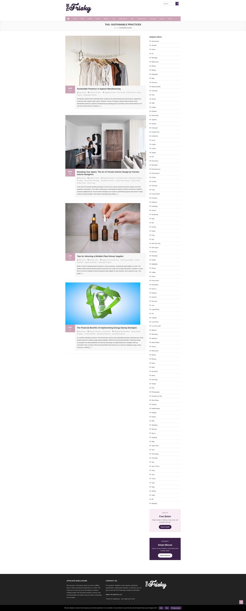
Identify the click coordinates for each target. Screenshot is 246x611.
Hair (153, 239)
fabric (139, 92)
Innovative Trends (121, 178)
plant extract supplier (127, 260)
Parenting (153, 18)
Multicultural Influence (135, 178)
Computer (155, 128)
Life (153, 313)
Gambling (154, 206)
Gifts (153, 218)
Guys (153, 235)
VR (152, 499)
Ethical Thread (131, 92)
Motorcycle (155, 350)
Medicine (154, 338)
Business (98, 331)
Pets (153, 388)
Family (154, 177)
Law (153, 305)
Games (154, 210)
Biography (155, 74)
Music (153, 363)
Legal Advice (155, 309)
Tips (97, 260)
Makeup (154, 330)
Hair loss (154, 251)
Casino (154, 99)
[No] (244, 608)
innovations (111, 178)
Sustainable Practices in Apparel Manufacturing (99, 89)
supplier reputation (91, 262)
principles (80, 180)
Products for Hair (157, 396)
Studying (154, 437)
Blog (153, 78)
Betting (154, 70)
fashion (79, 95)
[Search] (177, 3)
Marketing (155, 334)
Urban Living (91, 183)
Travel (170, 18)
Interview (154, 301)
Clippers (154, 119)
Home (75, 18)
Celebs (98, 18)
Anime (153, 49)
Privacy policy (176, 608)
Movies (106, 18)
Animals (154, 45)
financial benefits (90, 334)
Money (154, 346)
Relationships (123, 18)
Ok (161, 608)
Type (153, 483)
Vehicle (154, 491)
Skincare (154, 429)
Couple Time (155, 132)
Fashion (98, 92)
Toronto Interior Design (122, 180)
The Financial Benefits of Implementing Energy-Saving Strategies (107, 328)
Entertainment (142, 18)
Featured (154, 185)
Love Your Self (156, 326)
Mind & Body (155, 342)
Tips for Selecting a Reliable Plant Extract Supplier (100, 256)
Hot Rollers (155, 284)
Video (153, 495)
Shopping (154, 425)
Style (132, 18)
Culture (154, 148)
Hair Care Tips (156, 243)
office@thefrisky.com (116, 594)
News (82, 18)
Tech (153, 450)
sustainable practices (89, 95)
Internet (154, 297)
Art (152, 53)
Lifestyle (154, 317)
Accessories (155, 41)
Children (154, 111)
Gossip (154, 227)
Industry (154, 293)
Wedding (154, 503)
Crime (153, 140)
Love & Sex (155, 322)
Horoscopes (155, 280)
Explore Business (165, 555)
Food (153, 190)
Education (155, 165)
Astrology (154, 57)
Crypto (154, 144)
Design (154, 152)
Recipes (154, 404)
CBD (153, 103)
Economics (155, 161)
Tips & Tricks (155, 466)
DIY (153, 157)
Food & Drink (156, 194)
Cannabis (154, 90)
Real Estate (155, 400)
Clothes (154, 123)
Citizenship (155, 115)
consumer (112, 92)
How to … (155, 289)
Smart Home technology (91, 180)
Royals (162, 18)
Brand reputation (124, 331)
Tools (153, 470)
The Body (154, 458)
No (167, 608)
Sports (154, 433)
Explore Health (165, 527)
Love (113, 18)
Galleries (154, 202)
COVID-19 (155, 136)
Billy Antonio (82, 178)
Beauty (154, 66)
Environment (106, 331)
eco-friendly (121, 92)
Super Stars (155, 445)
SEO (153, 421)
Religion (154, 412)
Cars (153, 95)
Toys (153, 474)
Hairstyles (155, 256)
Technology (155, 454)
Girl (153, 223)
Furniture (154, 198)
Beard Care (155, 62)
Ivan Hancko (82, 92)
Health (90, 18)
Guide (153, 231)
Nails (153, 367)
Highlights (155, 264)
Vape (153, 487)
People (154, 383)
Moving (154, 359)
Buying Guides (156, 86)
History (154, 268)
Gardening (155, 214)
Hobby (154, 272)
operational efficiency (103, 334)
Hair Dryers (155, 247)
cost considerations (113, 260)
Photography (155, 392)
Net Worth (155, 371)
